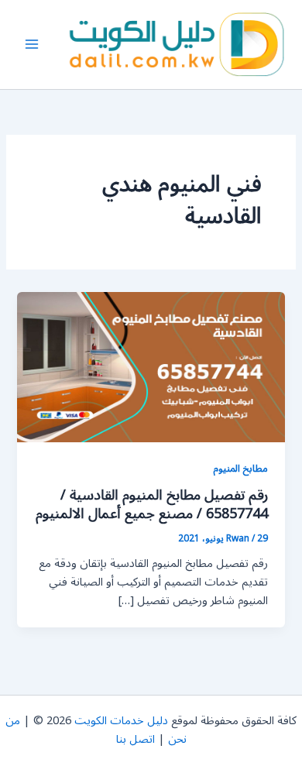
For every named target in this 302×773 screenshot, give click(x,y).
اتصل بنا (135, 739)
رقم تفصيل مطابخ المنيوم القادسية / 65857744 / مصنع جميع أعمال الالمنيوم (152, 504)
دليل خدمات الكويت (121, 721)
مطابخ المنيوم (240, 468)
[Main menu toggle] (31, 45)
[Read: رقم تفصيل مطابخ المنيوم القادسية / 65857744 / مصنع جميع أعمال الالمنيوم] (150, 367)
